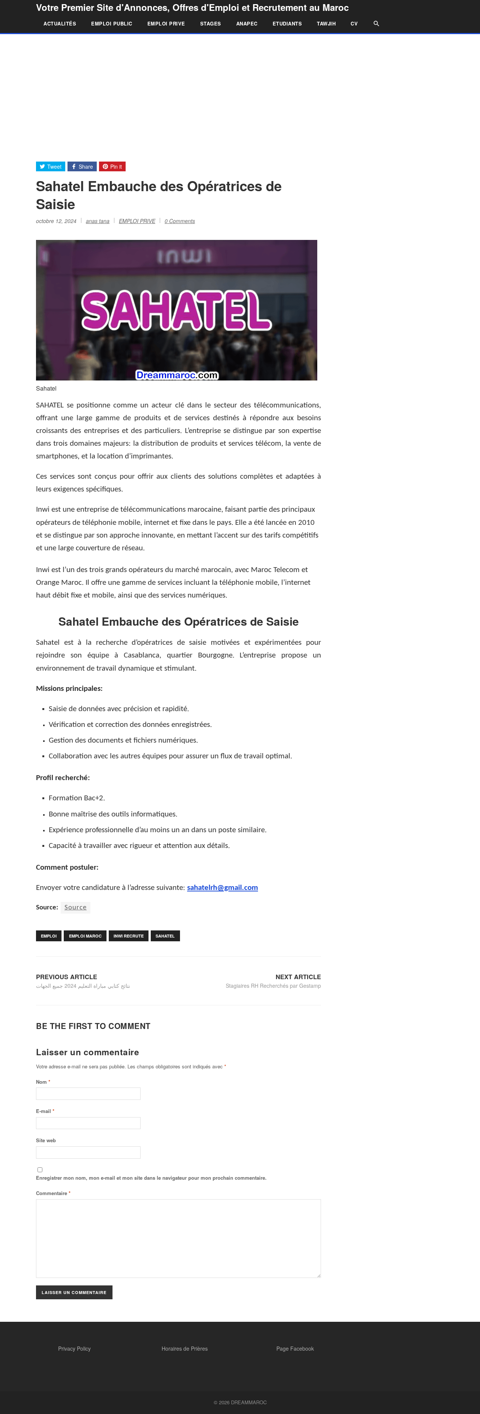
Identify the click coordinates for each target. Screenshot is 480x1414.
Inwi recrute (129, 936)
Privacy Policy (74, 1348)
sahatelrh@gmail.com (222, 888)
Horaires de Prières (185, 1348)
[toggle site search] (372, 23)
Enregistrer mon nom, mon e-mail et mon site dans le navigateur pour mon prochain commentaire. (151, 1177)
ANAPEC (247, 23)
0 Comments (180, 221)
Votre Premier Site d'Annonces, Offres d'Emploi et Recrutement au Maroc (192, 7)
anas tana (98, 221)
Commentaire (53, 1193)
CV (354, 23)
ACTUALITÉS (60, 23)
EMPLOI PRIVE (166, 23)
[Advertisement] (240, 90)
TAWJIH (326, 23)
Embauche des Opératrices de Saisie (199, 621)
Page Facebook (295, 1348)
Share (86, 166)
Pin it (116, 166)
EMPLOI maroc (85, 936)
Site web (46, 1140)
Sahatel (165, 936)
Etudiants (287, 23)
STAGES (210, 23)
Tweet (54, 166)
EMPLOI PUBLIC (111, 23)
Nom (43, 1081)
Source (75, 907)
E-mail (45, 1110)
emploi (49, 936)
